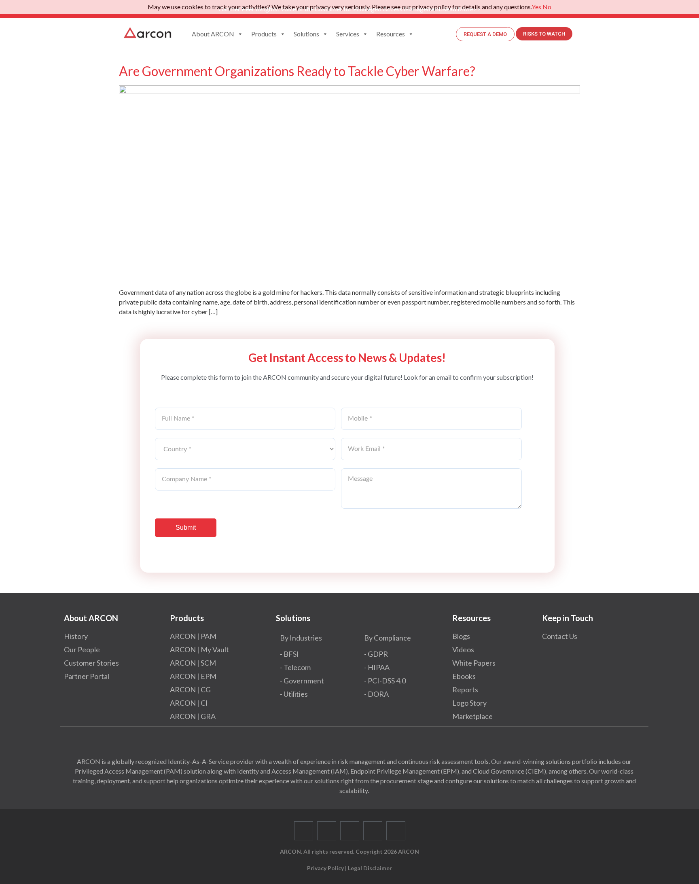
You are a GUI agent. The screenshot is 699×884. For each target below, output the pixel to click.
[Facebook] (303, 830)
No (546, 7)
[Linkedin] (349, 830)
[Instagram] (395, 830)
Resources (390, 34)
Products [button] (264, 34)
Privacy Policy (325, 868)
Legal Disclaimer (370, 868)
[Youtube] (372, 830)
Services (347, 34)
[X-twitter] (326, 830)
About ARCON (213, 34)
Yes (536, 7)
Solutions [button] (306, 34)
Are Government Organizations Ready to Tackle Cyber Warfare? (297, 71)
